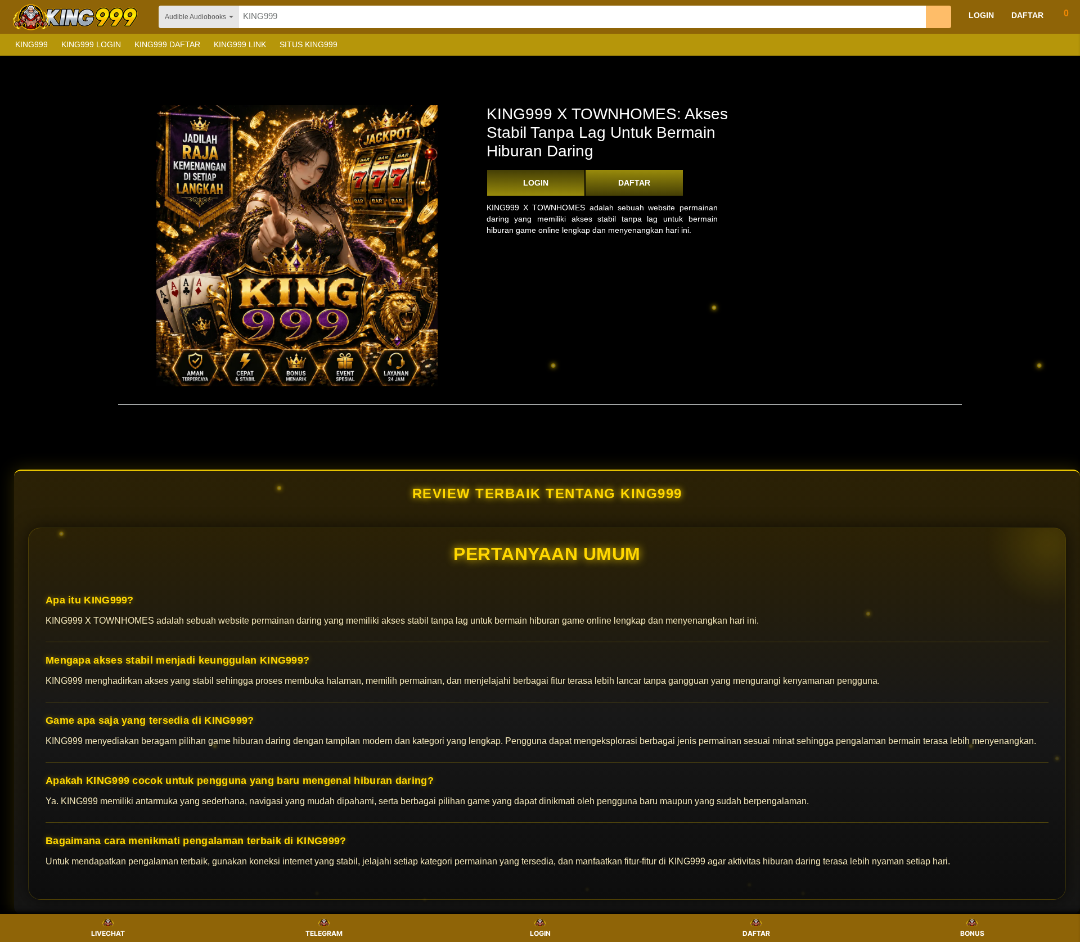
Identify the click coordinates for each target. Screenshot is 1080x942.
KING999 (31, 44)
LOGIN (535, 182)
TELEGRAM (324, 933)
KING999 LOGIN (91, 44)
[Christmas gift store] (967, 45)
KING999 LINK (240, 44)
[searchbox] (582, 17)
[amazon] (76, 17)
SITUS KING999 (309, 44)
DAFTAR (634, 182)
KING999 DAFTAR (167, 44)
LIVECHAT (108, 933)
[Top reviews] (540, 414)
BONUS (972, 933)
